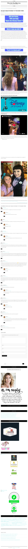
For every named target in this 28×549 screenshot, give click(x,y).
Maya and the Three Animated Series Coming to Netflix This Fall (8, 415)
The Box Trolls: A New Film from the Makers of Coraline (9, 201)
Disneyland (20, 518)
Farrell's (12, 519)
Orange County (5, 524)
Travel (3, 8)
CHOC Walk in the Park (7, 518)
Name (3, 345)
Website (3, 352)
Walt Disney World (23, 525)
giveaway (15, 519)
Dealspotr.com (13, 513)
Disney (5, 8)
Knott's (24, 520)
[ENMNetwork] (14, 464)
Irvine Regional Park (17, 520)
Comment (3, 336)
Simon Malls (14, 524)
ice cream (7, 520)
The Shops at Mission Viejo (6, 525)
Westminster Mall (2, 526)
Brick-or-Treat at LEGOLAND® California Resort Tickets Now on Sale (8, 414)
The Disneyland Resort (23, 524)
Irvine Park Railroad (11, 520)
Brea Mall (2, 518)
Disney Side (4, 519)
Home (1, 8)
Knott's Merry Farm (17, 521)
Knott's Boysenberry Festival (11, 521)
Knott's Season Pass (22, 521)
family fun (9, 519)
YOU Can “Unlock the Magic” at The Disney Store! (12, 10)
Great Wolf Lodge (19, 519)
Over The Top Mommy (15, 547)
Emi (7, 519)
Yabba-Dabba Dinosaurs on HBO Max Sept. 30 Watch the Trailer (8, 416)
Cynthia (4, 207)
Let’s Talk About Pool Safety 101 (22, 202)
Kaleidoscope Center (21, 520)
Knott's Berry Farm (5, 521)
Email (3, 348)
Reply (1, 211)
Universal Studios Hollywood (16, 525)
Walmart (21, 525)
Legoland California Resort (17, 522)
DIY (6, 519)
